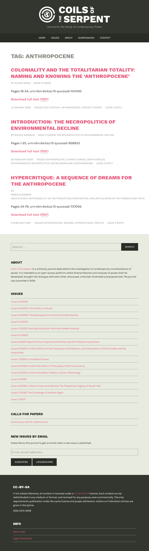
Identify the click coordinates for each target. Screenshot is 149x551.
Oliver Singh (23, 83)
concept (86, 107)
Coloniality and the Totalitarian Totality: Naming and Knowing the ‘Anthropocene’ (73, 73)
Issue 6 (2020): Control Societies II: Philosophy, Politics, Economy (48, 366)
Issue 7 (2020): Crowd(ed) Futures (30, 359)
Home (42, 37)
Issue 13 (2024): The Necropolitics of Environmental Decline (76, 135)
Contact (105, 37)
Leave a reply (113, 107)
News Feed (19, 531)
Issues (55, 37)
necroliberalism (62, 163)
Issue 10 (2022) (19, 335)
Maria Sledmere (21, 194)
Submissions (86, 37)
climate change (76, 159)
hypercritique (84, 222)
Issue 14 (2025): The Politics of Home (31, 308)
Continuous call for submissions (29, 421)
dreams (69, 222)
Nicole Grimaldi (25, 135)
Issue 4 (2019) (19, 379)
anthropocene (70, 107)
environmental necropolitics (30, 163)
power (97, 107)
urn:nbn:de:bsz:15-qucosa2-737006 (55, 206)
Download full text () (30, 99)
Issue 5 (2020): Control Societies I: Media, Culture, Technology (45, 372)
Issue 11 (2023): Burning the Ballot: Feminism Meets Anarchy (45, 328)
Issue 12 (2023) (19, 321)
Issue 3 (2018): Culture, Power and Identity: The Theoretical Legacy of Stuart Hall (56, 385)
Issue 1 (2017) (18, 399)
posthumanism (83, 163)
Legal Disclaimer (22, 538)
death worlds (96, 159)
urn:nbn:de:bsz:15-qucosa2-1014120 (56, 91)
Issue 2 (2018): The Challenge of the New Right (37, 392)
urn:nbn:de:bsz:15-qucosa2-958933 (54, 143)
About (69, 37)
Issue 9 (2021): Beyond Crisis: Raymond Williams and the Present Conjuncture (55, 341)
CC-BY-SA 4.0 (81, 493)
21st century (52, 107)
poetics (99, 222)
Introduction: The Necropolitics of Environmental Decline (63, 125)
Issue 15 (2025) (42, 83)
